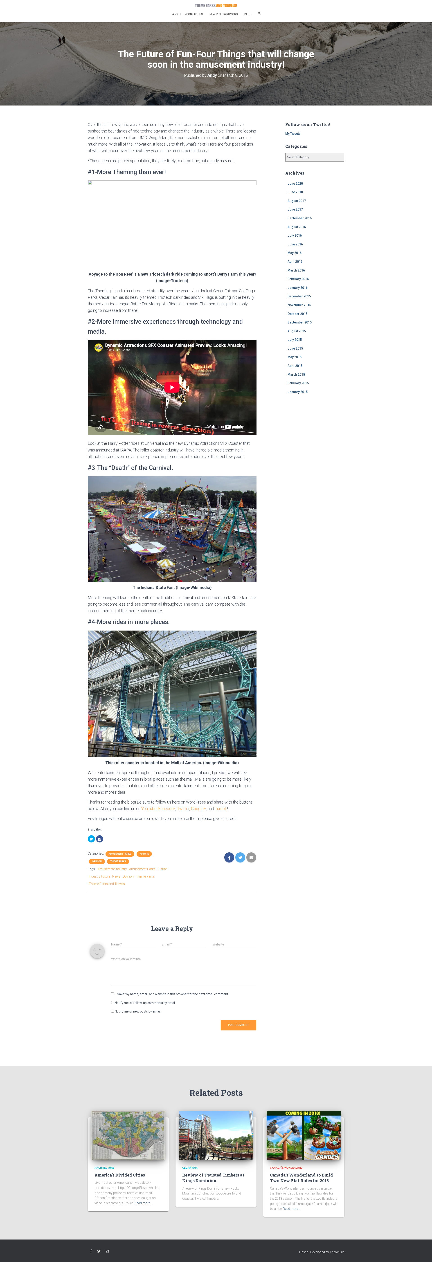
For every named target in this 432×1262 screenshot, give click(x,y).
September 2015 (300, 322)
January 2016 (298, 288)
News (116, 876)
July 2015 (295, 339)
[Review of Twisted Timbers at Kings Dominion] (216, 1135)
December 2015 (299, 296)
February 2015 (298, 383)
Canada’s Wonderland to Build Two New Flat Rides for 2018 (301, 1177)
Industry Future (99, 876)
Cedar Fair (190, 1167)
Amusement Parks (120, 854)
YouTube (149, 808)
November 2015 (299, 305)
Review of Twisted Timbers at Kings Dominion (213, 1177)
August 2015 (297, 331)
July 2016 (295, 235)
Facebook (167, 808)
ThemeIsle (337, 1252)
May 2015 (295, 357)
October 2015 (297, 314)
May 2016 (295, 253)
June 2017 (295, 209)
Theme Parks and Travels (107, 884)
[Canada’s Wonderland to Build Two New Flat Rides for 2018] (304, 1135)
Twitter (183, 808)
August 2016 (297, 227)
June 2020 (295, 183)
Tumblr (221, 808)
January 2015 (298, 392)
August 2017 (297, 201)
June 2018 (295, 192)
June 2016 (295, 244)
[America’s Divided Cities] (128, 1135)
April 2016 (295, 261)
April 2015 (295, 366)
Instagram (107, 1251)
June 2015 (295, 348)
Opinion (97, 861)
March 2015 (296, 374)
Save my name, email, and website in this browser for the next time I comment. (173, 994)
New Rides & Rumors (223, 14)
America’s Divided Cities (119, 1175)
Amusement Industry (112, 869)
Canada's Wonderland (286, 1167)
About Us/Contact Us (187, 14)
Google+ (198, 808)
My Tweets (293, 133)
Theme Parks (118, 861)
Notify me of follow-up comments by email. (145, 1003)
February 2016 (298, 279)
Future (144, 854)
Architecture (104, 1167)
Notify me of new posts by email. (138, 1011)
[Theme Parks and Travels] (216, 5)
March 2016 (296, 270)
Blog (247, 14)
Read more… (143, 1203)
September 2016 (300, 218)
